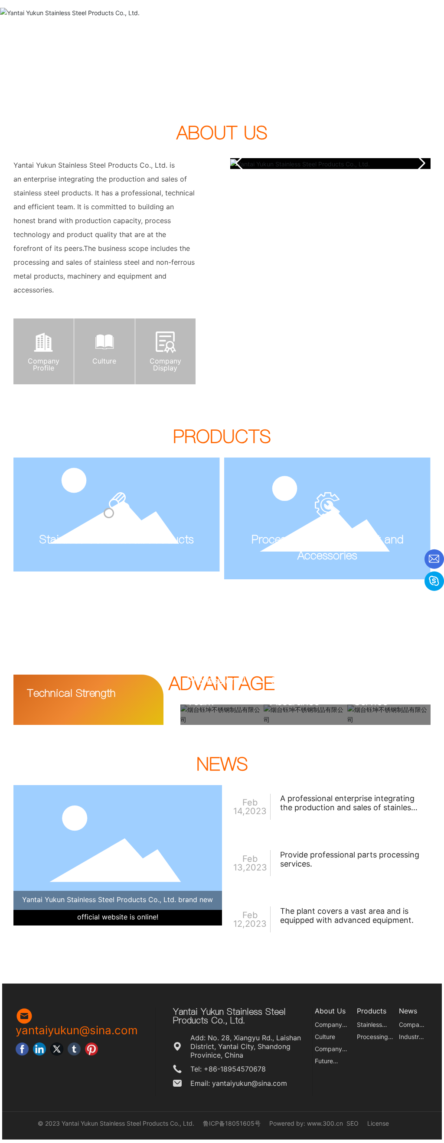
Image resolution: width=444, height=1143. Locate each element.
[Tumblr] (74, 1048)
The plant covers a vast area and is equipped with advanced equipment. (347, 915)
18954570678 (243, 1069)
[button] (420, 163)
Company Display (165, 364)
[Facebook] (22, 1048)
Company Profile (43, 364)
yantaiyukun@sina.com (330, 6)
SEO (352, 1123)
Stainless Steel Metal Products (116, 539)
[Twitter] (56, 1048)
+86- (212, 1069)
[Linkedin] (39, 1048)
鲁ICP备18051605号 (232, 1123)
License (378, 1123)
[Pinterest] (91, 1048)
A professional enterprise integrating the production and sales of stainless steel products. (347, 807)
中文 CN (417, 6)
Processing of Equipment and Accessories (327, 547)
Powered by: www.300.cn (306, 1123)
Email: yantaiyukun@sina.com (238, 1083)
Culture (104, 361)
